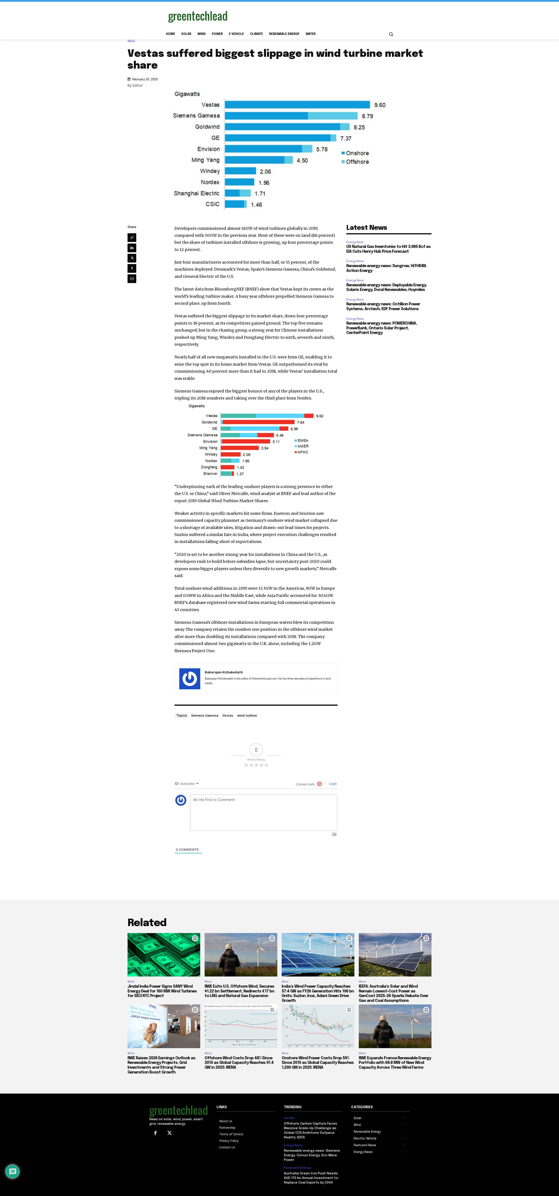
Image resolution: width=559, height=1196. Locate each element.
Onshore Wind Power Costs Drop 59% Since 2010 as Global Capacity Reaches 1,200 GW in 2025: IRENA (318, 1063)
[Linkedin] (132, 248)
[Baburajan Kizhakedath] (189, 678)
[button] (391, 34)
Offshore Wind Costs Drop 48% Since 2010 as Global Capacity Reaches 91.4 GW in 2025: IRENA (239, 1063)
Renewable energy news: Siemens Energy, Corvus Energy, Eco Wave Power (312, 1155)
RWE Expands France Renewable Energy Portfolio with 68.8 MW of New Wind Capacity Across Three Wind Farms (395, 1063)
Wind (131, 41)
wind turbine (247, 715)
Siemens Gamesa (204, 715)
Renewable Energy (297, 1168)
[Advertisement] (312, 16)
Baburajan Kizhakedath (224, 672)
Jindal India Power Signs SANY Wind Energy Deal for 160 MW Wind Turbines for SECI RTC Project (162, 991)
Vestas (227, 715)
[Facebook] (132, 268)
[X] (132, 258)
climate (289, 1118)
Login (332, 783)
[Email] (132, 278)
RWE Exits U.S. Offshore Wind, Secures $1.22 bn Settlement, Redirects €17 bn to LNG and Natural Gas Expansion (239, 991)
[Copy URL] (132, 237)
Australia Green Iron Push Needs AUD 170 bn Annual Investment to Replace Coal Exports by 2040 (311, 1178)
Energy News (355, 242)
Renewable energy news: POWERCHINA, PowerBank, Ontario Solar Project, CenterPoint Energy (381, 328)
